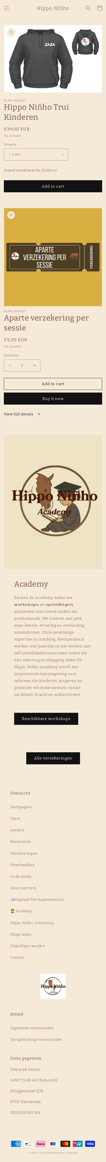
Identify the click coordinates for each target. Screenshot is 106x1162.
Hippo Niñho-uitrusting (32, 923)
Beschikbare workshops (46, 718)
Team (15, 818)
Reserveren (20, 841)
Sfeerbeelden (22, 865)
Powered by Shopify (65, 1152)
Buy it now (53, 398)
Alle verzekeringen (53, 758)
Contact (17, 957)
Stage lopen (21, 934)
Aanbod (17, 830)
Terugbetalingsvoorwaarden (36, 1039)
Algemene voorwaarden (32, 1028)
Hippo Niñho (46, 1152)
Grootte (10, 144)
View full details (19, 414)
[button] (6, 8)
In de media (21, 876)
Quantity (11, 355)
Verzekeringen (24, 853)
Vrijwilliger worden (27, 946)
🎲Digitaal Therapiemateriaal (37, 899)
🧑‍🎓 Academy (21, 911)
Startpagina (21, 807)
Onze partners (23, 888)
